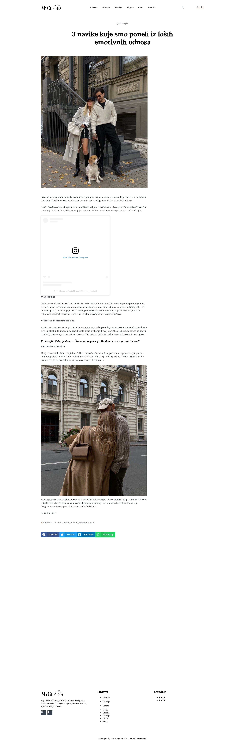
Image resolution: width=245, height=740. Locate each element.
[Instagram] (198, 7)
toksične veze (86, 522)
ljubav (66, 522)
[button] (183, 7)
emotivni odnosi (52, 522)
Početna (93, 7)
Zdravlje (118, 7)
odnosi (74, 522)
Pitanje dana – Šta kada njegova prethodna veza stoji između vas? (97, 341)
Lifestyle (106, 7)
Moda (140, 7)
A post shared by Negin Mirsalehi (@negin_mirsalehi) (75, 291)
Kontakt (151, 7)
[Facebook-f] (202, 7)
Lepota (130, 7)
